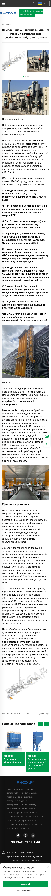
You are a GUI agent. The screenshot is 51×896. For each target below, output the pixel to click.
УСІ (28, 713)
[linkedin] (33, 835)
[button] (23, 76)
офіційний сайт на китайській (31, 13)
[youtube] (25, 835)
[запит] (46, 443)
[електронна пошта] (46, 436)
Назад (8, 24)
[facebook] (18, 835)
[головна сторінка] (9, 13)
